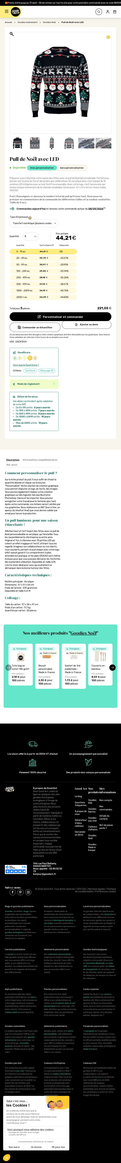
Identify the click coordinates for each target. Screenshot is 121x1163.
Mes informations (107, 790)
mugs (26, 911)
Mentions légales (96, 889)
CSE (95, 1080)
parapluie (90, 1031)
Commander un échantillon (37, 327)
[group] (21, 665)
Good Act (81, 788)
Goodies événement (27, 22)
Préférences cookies (105, 891)
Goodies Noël (49, 22)
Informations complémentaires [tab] (40, 460)
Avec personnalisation (42, 168)
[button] (6, 12)
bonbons (9, 1046)
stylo (32, 997)
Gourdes (9, 911)
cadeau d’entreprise (61, 1074)
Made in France (90, 1049)
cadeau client (11, 1012)
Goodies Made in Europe (92, 847)
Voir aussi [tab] (11, 465)
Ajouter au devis (89, 324)
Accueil (8, 22)
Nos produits (93, 790)
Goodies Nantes (92, 810)
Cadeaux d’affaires (93, 828)
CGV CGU (81, 889)
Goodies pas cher (92, 819)
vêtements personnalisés (59, 954)
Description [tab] (12, 460)
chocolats (24, 1043)
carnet (11, 954)
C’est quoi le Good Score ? (26, 365)
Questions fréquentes (80, 804)
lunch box (108, 914)
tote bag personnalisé (63, 920)
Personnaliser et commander (62, 317)
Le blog (78, 796)
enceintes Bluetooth (95, 963)
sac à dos (48, 923)
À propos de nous (81, 813)
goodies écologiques (14, 932)
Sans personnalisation (72, 168)
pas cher (20, 1071)
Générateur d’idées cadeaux (81, 823)
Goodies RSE (92, 801)
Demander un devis (80, 833)
